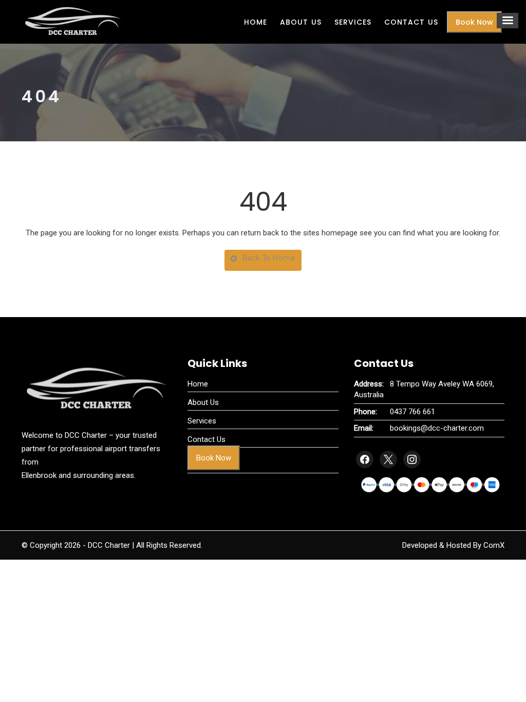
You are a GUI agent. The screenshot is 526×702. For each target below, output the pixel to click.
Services (201, 421)
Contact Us (206, 439)
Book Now (213, 458)
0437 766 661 (412, 411)
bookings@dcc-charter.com (437, 428)
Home (197, 384)
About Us (203, 402)
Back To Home (268, 258)
